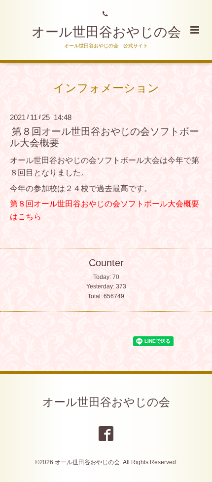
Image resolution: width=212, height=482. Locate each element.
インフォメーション (106, 87)
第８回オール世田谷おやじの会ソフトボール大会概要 (104, 137)
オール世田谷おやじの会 (106, 32)
